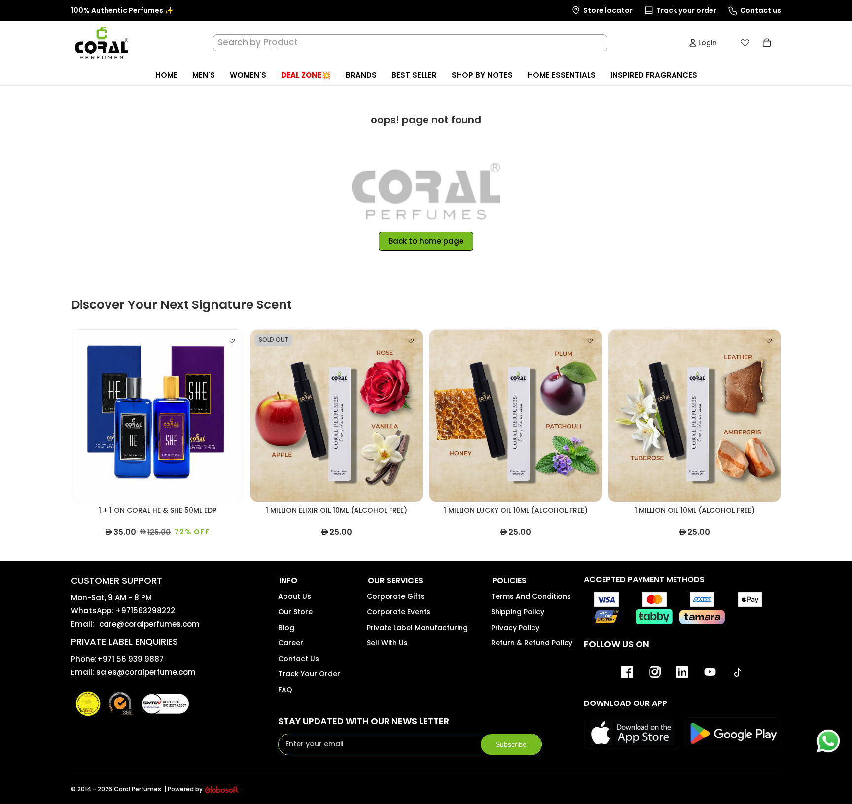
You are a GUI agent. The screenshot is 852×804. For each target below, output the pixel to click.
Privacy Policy (515, 628)
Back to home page (426, 241)
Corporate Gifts (396, 596)
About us (294, 596)
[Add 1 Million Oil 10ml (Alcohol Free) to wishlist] (769, 341)
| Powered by (183, 789)
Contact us (298, 659)
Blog (286, 628)
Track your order (309, 674)
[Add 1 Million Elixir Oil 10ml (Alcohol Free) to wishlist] (411, 341)
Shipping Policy (517, 612)
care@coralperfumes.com (149, 624)
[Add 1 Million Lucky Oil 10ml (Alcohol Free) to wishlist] (590, 341)
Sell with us (387, 643)
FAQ (285, 690)
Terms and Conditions (531, 596)
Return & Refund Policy (531, 643)
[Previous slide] (86, 416)
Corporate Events (398, 612)
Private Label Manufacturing (417, 628)
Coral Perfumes (137, 789)
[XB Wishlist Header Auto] (745, 43)
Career (290, 643)
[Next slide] (229, 416)
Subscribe (511, 744)
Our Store (295, 612)
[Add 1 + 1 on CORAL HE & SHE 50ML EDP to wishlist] (232, 341)
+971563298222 (145, 610)
